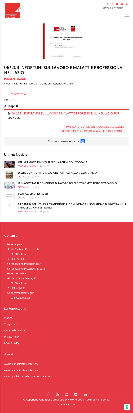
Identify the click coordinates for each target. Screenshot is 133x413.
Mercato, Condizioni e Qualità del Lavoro (96, 126)
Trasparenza (11, 324)
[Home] (53, 10)
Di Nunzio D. (18, 94)
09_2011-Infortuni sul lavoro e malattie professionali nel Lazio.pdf (65, 113)
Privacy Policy (11, 336)
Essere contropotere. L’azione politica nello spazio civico (57, 172)
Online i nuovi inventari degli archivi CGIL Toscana (52, 162)
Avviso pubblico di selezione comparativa (27, 376)
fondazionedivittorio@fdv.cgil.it (28, 268)
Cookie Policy (11, 342)
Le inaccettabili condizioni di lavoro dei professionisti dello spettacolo (67, 183)
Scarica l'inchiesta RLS (33, 193)
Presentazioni (16, 79)
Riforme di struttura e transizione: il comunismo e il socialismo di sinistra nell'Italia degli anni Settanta (72, 205)
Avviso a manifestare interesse (21, 363)
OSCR (71, 404)
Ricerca (22, 176)
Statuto (8, 318)
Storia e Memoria (27, 166)
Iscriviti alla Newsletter (114, 7)
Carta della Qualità (14, 330)
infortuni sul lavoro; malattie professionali (94, 131)
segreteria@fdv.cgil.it (22, 293)
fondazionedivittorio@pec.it (26, 263)
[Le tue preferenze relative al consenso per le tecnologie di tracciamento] (127, 407)
